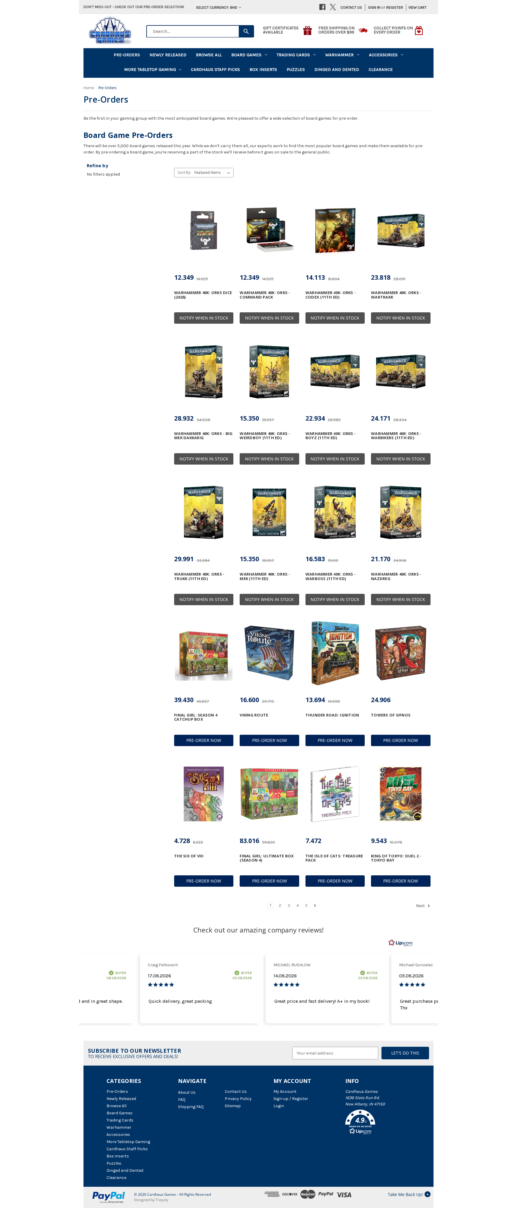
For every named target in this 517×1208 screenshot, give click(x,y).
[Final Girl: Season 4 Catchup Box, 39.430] (203, 653)
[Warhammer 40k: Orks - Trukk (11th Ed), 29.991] (203, 512)
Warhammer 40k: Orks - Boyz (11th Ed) (330, 435)
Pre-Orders (127, 54)
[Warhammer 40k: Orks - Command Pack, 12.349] (269, 231)
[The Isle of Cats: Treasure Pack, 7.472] (335, 794)
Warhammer (339, 54)
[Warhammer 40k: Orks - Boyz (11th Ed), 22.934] (335, 372)
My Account (284, 1091)
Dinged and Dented (336, 69)
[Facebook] (322, 7)
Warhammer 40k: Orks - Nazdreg (396, 576)
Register (394, 7)
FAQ (181, 1099)
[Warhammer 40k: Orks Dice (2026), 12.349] (203, 231)
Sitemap (233, 1105)
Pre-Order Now (203, 740)
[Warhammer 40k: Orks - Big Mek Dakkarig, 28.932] (203, 372)
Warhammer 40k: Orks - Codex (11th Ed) (330, 294)
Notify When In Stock (204, 318)
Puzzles (296, 69)
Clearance (381, 69)
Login (278, 1105)
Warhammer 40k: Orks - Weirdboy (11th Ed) (265, 435)
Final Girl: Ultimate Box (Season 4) (267, 858)
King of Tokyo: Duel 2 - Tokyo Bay (396, 858)
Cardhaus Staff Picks (215, 69)
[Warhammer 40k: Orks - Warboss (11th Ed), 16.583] (335, 512)
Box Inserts (263, 69)
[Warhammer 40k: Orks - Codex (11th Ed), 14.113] (335, 231)
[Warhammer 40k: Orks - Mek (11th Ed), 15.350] (269, 512)
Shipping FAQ (191, 1106)
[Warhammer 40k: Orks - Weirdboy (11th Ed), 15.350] (269, 372)
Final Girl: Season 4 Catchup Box (195, 717)
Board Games (246, 54)
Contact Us (351, 7)
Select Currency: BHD (216, 7)
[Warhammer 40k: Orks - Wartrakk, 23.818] (400, 231)
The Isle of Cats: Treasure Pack (334, 858)
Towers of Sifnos (390, 715)
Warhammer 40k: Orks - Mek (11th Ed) (265, 576)
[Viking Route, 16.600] (269, 653)
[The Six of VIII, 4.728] (203, 794)
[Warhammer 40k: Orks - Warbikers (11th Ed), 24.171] (400, 372)
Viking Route (254, 715)
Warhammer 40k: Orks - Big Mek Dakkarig (203, 435)
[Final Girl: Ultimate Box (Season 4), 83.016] (269, 794)
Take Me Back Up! (405, 1194)
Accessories (383, 54)
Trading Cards (293, 54)
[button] (377, 1123)
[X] (333, 7)
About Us (187, 1092)
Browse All (209, 54)
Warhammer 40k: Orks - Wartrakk (396, 294)
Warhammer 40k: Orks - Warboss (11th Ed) (330, 576)
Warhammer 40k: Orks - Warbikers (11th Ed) (396, 435)
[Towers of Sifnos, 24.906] (400, 653)
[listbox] (213, 172)
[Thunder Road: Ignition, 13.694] (335, 653)
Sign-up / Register (290, 1098)
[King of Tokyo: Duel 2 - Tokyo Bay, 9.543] (400, 794)
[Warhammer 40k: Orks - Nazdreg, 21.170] (400, 512)
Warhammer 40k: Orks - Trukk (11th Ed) (199, 576)
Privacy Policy (238, 1098)
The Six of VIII (188, 856)
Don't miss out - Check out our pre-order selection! (133, 6)
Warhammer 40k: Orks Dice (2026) (203, 294)
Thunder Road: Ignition (332, 715)
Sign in (374, 7)
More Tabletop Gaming (150, 69)
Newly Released (168, 54)
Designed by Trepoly (151, 1199)
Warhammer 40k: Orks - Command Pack (265, 294)
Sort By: (184, 172)
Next (421, 906)
